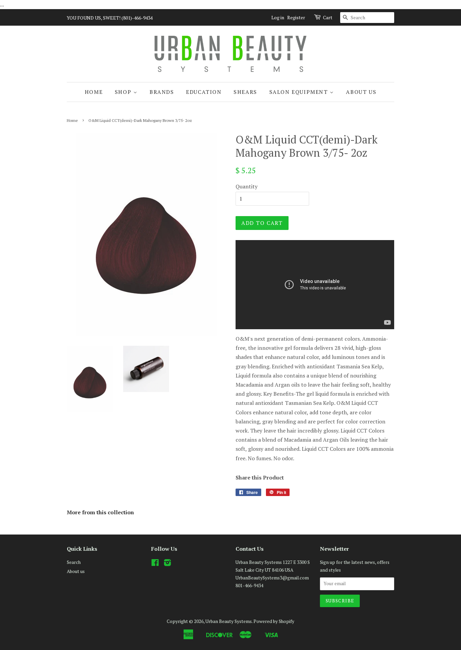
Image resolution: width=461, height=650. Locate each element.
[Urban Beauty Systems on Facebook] (155, 564)
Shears (245, 92)
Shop (124, 92)
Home (94, 92)
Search (74, 562)
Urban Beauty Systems (229, 621)
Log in (277, 17)
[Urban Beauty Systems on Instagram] (167, 564)
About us (361, 92)
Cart (327, 17)
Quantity (246, 186)
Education (203, 92)
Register (296, 17)
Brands (162, 92)
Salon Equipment (299, 92)
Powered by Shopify (273, 621)
